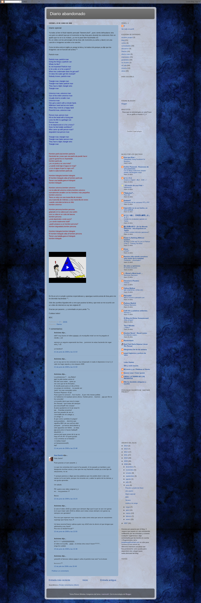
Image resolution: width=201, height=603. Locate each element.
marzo (128, 513)
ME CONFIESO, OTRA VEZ (133, 290)
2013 (126, 449)
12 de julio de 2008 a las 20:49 (65, 566)
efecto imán (125, 54)
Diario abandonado (67, 13)
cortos (123, 43)
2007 (126, 523)
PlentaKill (127, 296)
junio (128, 485)
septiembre (130, 476)
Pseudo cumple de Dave (134, 488)
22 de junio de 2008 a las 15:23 (65, 499)
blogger (124, 104)
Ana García (58, 455)
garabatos (125, 60)
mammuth (105, 594)
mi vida (124, 65)
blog (123, 40)
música (124, 68)
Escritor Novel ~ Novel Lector (135, 333)
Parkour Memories (130, 305)
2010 (126, 458)
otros (123, 71)
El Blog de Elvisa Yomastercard (136, 318)
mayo (128, 507)
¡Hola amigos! (128, 320)
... (124, 359)
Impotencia (127, 187)
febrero (129, 516)
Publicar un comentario (60, 571)
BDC (127, 497)
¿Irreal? (126, 251)
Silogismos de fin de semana (135, 349)
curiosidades (126, 46)
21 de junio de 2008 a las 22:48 (65, 448)
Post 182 (127, 195)
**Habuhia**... (129, 193)
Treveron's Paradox (131, 281)
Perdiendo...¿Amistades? (132, 260)
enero (128, 519)
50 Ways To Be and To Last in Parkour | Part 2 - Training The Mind (137, 242)
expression (125, 57)
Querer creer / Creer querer (134, 373)
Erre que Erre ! (129, 157)
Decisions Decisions (131, 275)
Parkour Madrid (130, 303)
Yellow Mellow (129, 288)
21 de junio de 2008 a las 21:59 (65, 367)
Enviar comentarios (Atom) (69, 585)
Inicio (85, 580)
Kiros (126, 249)
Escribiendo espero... (131, 335)
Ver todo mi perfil (127, 29)
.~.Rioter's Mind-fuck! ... (133, 273)
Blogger (128, 594)
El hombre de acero (130, 268)
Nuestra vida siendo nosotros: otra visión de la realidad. (136, 257)
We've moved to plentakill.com (134, 297)
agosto (128, 479)
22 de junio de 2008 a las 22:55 (65, 531)
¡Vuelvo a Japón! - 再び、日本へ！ (135, 180)
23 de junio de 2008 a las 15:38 (65, 549)
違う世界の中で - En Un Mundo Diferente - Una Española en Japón (136, 228)
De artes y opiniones (132, 266)
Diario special (130, 494)
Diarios (59, 324)
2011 (126, 455)
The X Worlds (129, 326)
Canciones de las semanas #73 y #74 (136, 202)
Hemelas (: (127, 312)
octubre (129, 473)
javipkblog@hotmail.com (130, 542)
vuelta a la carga (131, 503)
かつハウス (128, 178)
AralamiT (127, 200)
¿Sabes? (127, 327)
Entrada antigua (108, 580)
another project (127, 37)
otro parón (129, 491)
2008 (126, 464)
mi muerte (125, 62)
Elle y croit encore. (131, 366)
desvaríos (125, 49)
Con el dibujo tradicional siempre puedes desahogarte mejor (135, 171)
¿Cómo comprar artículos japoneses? (136, 232)
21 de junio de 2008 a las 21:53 (65, 352)
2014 (126, 446)
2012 (126, 452)
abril (127, 510)
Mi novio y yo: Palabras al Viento (137, 369)
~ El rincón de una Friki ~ (134, 185)
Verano (128, 500)
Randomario (129, 340)
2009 (126, 461)
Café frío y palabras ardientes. (136, 311)
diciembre (130, 467)
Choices (126, 283)
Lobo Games (129, 362)
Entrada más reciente (59, 580)
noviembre (130, 470)
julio (127, 482)
